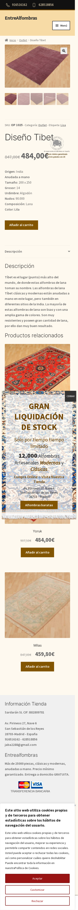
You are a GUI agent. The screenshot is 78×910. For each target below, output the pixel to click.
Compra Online (26, 476)
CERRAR (70, 396)
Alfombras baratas (39, 505)
